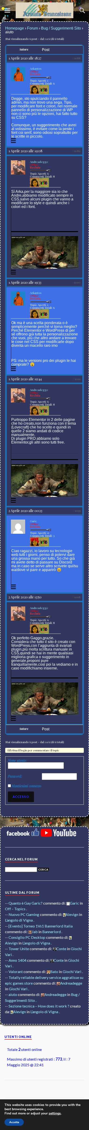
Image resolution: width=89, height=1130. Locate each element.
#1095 (76, 510)
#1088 (76, 58)
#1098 (76, 597)
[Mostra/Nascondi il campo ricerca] (81, 10)
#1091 (76, 378)
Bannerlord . (52, 931)
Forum (32, 28)
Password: (15, 776)
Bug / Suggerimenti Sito (61, 28)
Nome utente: (17, 760)
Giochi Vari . (73, 971)
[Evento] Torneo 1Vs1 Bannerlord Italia (41, 926)
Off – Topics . (16, 908)
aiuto (13, 994)
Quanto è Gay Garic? (25, 903)
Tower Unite (19, 948)
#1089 (76, 150)
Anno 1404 (17, 960)
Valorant (16, 971)
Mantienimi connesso (26, 786)
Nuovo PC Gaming (24, 914)
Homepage (14, 28)
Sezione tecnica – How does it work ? (39, 1006)
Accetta (14, 1122)
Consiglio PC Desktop (27, 937)
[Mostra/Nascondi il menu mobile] (7, 10)
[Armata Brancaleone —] (45, 10)
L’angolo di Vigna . (19, 920)
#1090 (76, 282)
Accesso (21, 797)
